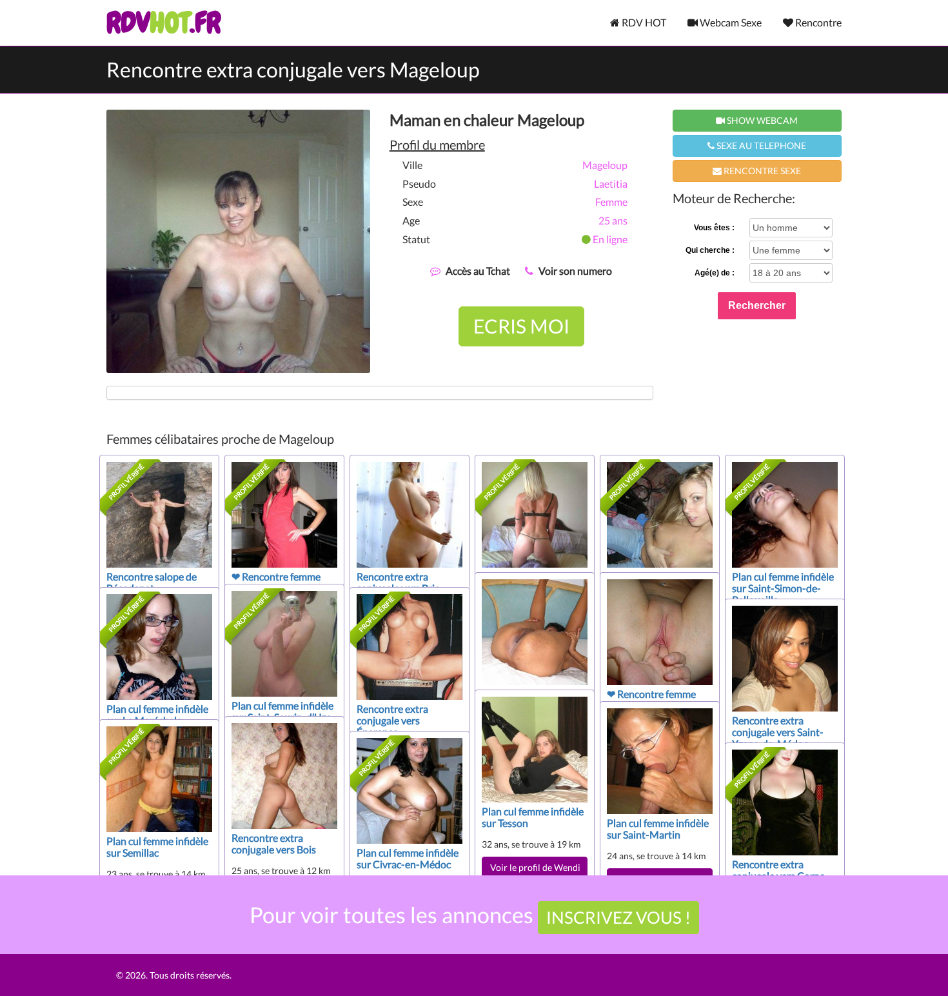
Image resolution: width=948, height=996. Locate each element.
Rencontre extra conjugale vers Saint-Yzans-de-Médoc (778, 732)
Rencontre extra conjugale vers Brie (398, 582)
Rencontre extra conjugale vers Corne (778, 870)
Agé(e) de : (715, 272)
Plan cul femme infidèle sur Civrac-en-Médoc (408, 858)
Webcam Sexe (730, 22)
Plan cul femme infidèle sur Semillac (157, 847)
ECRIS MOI (521, 325)
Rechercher (756, 305)
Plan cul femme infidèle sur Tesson (533, 817)
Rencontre (817, 22)
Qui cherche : (710, 250)
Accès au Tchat (478, 270)
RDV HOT (643, 22)
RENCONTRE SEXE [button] (761, 170)
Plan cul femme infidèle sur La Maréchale (157, 714)
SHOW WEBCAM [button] (761, 120)
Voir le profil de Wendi (535, 867)
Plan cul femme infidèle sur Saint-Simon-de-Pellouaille (783, 588)
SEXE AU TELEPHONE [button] (760, 145)
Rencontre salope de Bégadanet (151, 582)
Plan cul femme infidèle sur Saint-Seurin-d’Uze (282, 711)
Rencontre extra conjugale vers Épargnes (392, 720)
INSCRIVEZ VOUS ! (618, 917)
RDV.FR (163, 22)
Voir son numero (575, 270)
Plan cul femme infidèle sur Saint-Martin (658, 829)
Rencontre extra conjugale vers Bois (274, 843)
